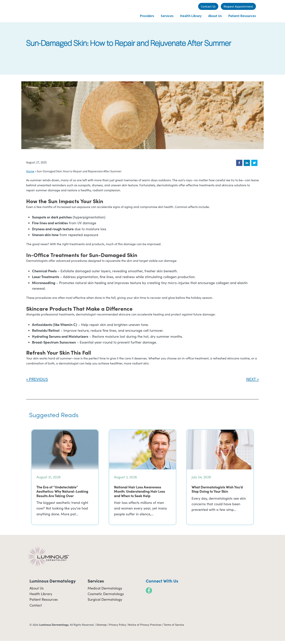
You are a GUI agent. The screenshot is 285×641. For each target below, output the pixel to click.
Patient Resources (43, 599)
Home (30, 171)
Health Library (40, 593)
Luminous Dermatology (45, 11)
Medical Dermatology (105, 588)
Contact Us (208, 6)
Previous (38, 379)
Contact (35, 605)
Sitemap (101, 624)
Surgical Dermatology (105, 599)
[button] (239, 163)
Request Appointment (238, 6)
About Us (36, 588)
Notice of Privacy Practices (145, 624)
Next (251, 379)
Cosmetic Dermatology (106, 593)
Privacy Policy (117, 624)
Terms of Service (174, 624)
